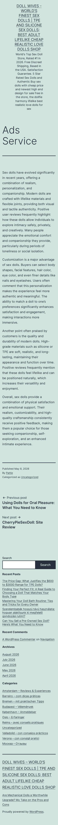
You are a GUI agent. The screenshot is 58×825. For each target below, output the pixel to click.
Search (7, 558)
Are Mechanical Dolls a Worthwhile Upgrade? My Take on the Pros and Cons (25, 800)
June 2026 (9, 665)
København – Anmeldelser (19, 712)
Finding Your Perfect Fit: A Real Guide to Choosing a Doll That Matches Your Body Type (28, 593)
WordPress (36, 811)
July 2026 (8, 659)
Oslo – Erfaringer (13, 717)
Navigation (47, 639)
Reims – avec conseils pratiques (23, 722)
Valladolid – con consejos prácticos (25, 733)
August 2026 (10, 654)
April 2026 (9, 675)
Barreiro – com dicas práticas (21, 696)
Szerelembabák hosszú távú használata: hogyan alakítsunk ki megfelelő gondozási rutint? (28, 612)
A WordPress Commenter (18, 639)
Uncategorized (29, 477)
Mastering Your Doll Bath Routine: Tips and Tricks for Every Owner (27, 602)
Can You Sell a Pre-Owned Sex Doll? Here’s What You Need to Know (25, 622)
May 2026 (8, 670)
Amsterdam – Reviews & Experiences (26, 690)
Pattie (9, 472)
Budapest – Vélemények (17, 706)
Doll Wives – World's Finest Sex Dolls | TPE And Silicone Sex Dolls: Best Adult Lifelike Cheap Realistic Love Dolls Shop (28, 775)
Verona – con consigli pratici (20, 738)
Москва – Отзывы (14, 743)
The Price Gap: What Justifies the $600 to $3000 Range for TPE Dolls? (28, 582)
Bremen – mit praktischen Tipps (23, 701)
